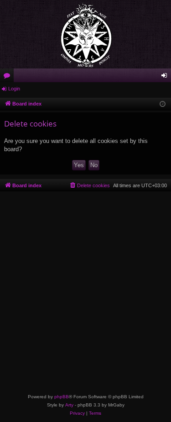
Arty (69, 404)
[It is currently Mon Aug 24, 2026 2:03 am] (163, 104)
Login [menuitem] (166, 77)
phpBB (61, 396)
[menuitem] (89, 185)
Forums (9, 77)
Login (14, 88)
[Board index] (85, 34)
